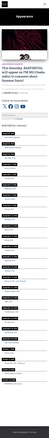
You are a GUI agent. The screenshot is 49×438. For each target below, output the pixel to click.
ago (23, 93)
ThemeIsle (32, 432)
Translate (19, 119)
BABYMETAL (19, 64)
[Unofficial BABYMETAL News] (6, 4)
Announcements (8, 64)
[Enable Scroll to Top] (44, 433)
